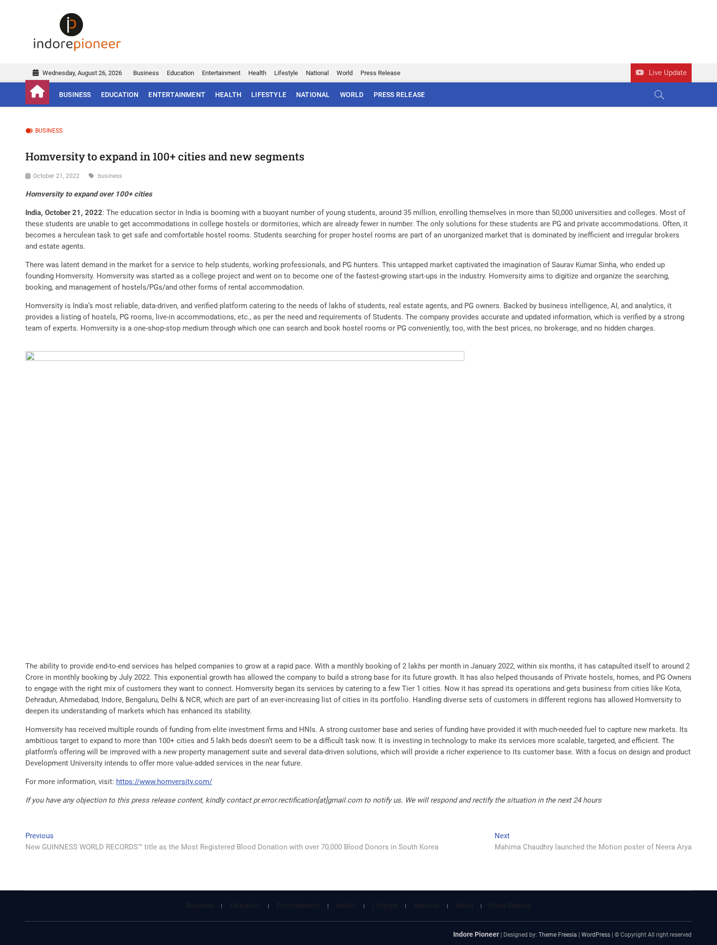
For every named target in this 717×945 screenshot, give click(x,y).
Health (257, 73)
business (110, 176)
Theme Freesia (557, 934)
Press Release (380, 73)
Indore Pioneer (476, 934)
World (345, 73)
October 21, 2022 (56, 176)
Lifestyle (286, 73)
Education (180, 73)
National (317, 73)
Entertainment (221, 73)
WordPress (595, 934)
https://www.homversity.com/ (164, 781)
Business (146, 73)
